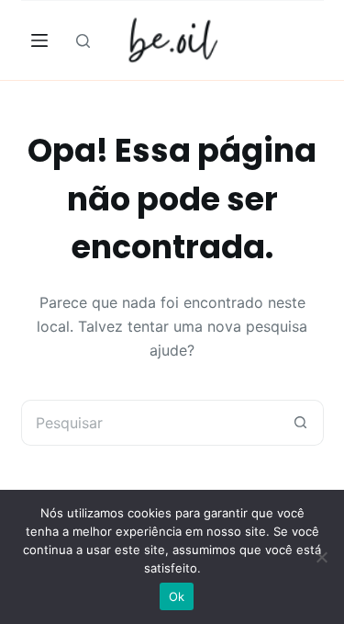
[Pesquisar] (83, 41)
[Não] (321, 557)
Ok (177, 596)
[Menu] (39, 40)
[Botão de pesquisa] (301, 423)
